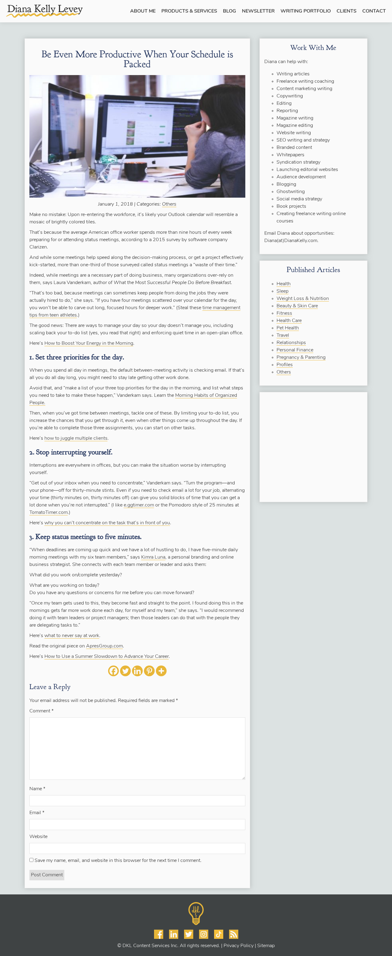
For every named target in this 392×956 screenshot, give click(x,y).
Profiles (285, 364)
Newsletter (258, 11)
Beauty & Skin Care (297, 306)
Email (36, 812)
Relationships (291, 342)
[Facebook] (113, 671)
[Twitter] (125, 671)
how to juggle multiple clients (75, 438)
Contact (374, 11)
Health (284, 284)
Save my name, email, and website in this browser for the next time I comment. (118, 860)
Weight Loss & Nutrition (303, 298)
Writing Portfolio (306, 11)
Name (37, 789)
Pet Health (288, 328)
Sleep (282, 291)
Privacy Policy (239, 945)
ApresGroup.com (104, 646)
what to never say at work (71, 635)
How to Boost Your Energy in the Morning (88, 343)
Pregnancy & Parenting (301, 357)
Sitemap (266, 945)
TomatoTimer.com (48, 512)
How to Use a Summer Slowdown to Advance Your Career (106, 656)
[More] (161, 671)
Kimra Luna (153, 557)
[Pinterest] (149, 671)
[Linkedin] (137, 671)
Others (169, 204)
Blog (229, 11)
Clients (346, 11)
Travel (283, 335)
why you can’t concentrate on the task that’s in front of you (107, 523)
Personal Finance (295, 350)
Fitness (284, 313)
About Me (143, 11)
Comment (41, 711)
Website (38, 836)
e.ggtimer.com (139, 505)
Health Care (289, 320)
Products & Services (189, 11)
